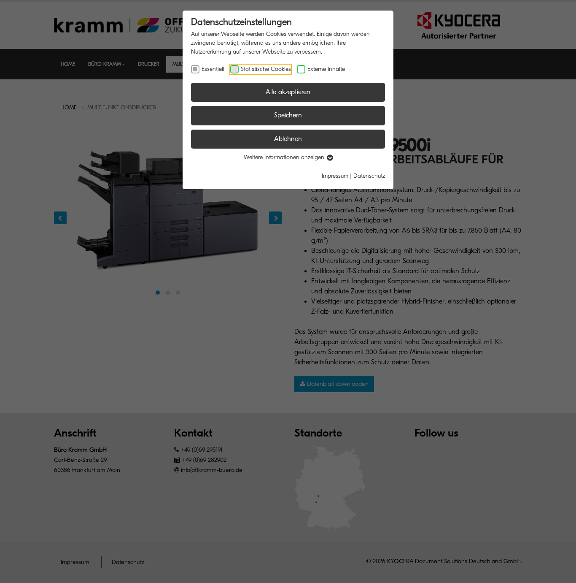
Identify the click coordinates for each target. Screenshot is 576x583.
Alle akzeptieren (288, 92)
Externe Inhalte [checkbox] (326, 69)
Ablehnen (288, 139)
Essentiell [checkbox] (213, 69)
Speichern (288, 115)
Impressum (335, 175)
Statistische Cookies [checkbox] (266, 69)
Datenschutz (369, 175)
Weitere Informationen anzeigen (285, 157)
